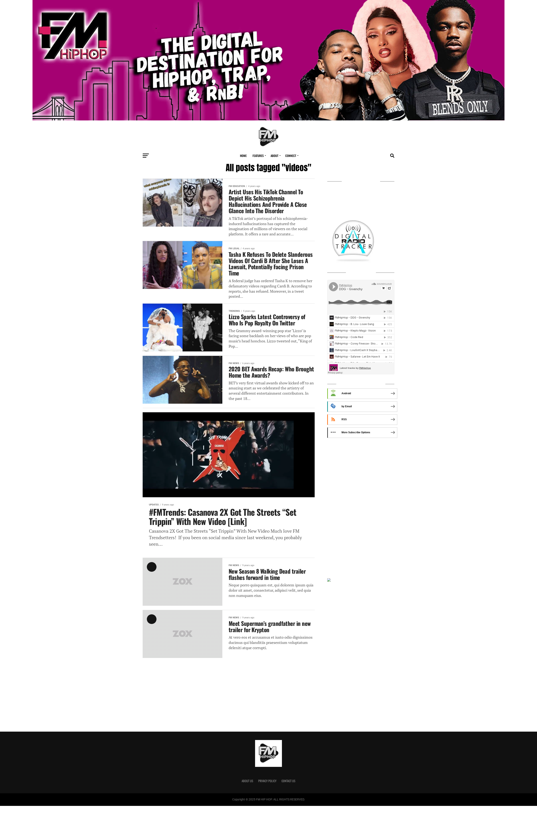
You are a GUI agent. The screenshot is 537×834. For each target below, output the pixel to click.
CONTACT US (288, 781)
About (274, 155)
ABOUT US (247, 781)
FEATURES (258, 155)
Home (243, 155)
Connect (290, 155)
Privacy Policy (267, 781)
